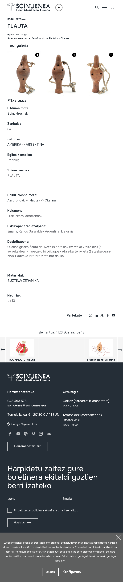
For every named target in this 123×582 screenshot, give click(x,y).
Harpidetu (19, 522)
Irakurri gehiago (78, 556)
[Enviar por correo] (113, 315)
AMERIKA (14, 145)
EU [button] (112, 8)
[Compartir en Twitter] (102, 315)
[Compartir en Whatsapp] (90, 315)
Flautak (53, 38)
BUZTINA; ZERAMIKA (23, 281)
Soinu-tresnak (16, 19)
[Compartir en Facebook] (108, 315)
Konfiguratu (72, 572)
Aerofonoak (38, 38)
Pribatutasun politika (28, 510)
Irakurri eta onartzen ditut (46, 510)
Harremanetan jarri (27, 446)
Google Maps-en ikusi (24, 424)
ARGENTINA (35, 145)
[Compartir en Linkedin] (96, 315)
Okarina (65, 38)
